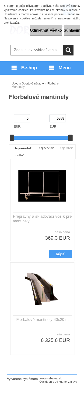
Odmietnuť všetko (46, 30)
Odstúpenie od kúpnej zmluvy (58, 381)
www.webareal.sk (51, 378)
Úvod (15, 83)
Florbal (51, 83)
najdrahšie (67, 148)
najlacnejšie (46, 148)
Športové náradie (33, 83)
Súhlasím (72, 30)
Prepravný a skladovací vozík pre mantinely (42, 218)
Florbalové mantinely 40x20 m (42, 319)
